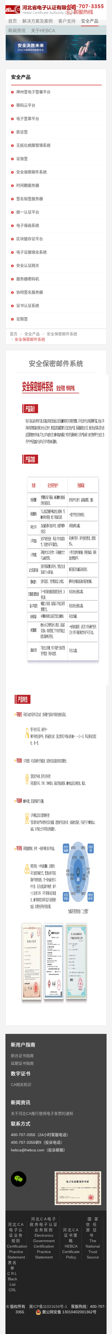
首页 (12, 21)
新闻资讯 (17, 30)
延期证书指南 (22, 1063)
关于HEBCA (43, 30)
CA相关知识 (21, 1084)
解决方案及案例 (37, 21)
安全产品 (89, 21)
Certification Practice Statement (17, 1240)
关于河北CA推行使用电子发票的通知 (42, 1113)
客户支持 (67, 21)
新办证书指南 (22, 1056)
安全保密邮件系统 (62, 334)
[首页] (40, 10)
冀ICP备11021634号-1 (48, 1306)
